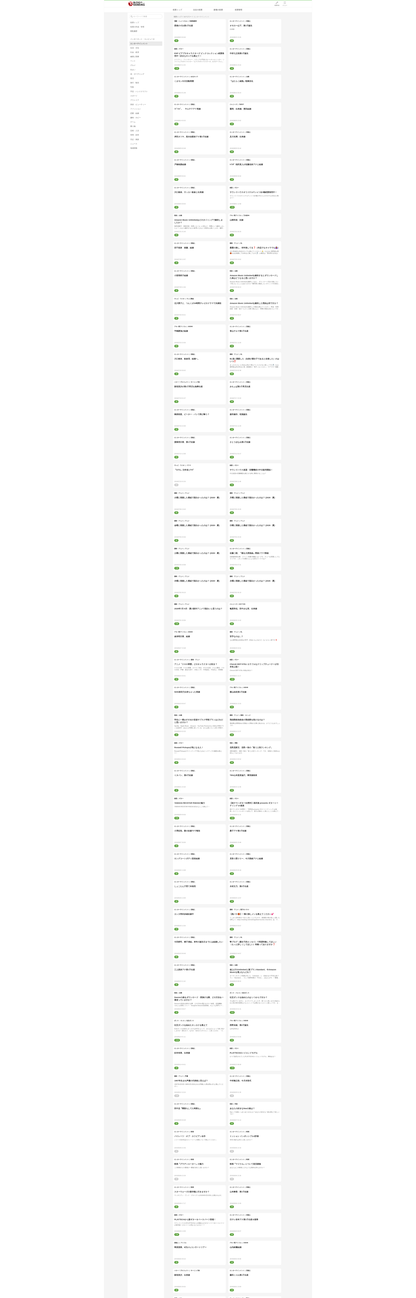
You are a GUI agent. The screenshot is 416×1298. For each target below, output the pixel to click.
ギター (181, 49)
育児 (132, 78)
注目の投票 (197, 10)
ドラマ (188, 465)
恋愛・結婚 (134, 113)
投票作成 (277, 5)
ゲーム (133, 122)
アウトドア (134, 100)
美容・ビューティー (138, 104)
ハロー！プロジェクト (181, 382)
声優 (186, 1076)
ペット (133, 61)
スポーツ (133, 96)
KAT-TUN (242, 604)
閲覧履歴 (133, 31)
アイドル (183, 1243)
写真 (132, 87)
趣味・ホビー (135, 118)
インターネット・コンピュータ (142, 39)
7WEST (241, 104)
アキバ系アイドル (235, 215)
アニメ (187, 493)
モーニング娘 (195, 382)
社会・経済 (134, 52)
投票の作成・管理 (137, 27)
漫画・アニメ (234, 243)
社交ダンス (245, 993)
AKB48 (190, 326)
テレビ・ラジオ (179, 299)
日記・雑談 (134, 139)
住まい (133, 70)
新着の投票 (218, 10)
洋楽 (236, 1104)
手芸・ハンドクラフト (139, 91)
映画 (192, 1131)
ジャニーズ (233, 104)
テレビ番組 (190, 299)
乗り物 (133, 126)
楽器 (175, 49)
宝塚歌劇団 (193, 21)
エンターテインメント (237, 21)
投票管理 (238, 10)
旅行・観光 (134, 83)
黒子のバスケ (244, 909)
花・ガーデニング (137, 74)
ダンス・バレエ (235, 993)
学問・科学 (134, 135)
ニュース (133, 144)
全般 (247, 76)
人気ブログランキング (136, 3)
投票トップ (177, 10)
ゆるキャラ (194, 76)
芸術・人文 (134, 131)
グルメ (133, 65)
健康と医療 (134, 56)
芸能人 (248, 21)
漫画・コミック (245, 715)
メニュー (284, 5)
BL (241, 243)
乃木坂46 (246, 215)
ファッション (135, 109)
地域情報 (133, 148)
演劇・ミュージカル (180, 21)
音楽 (175, 215)
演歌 (236, 743)
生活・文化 (134, 48)
